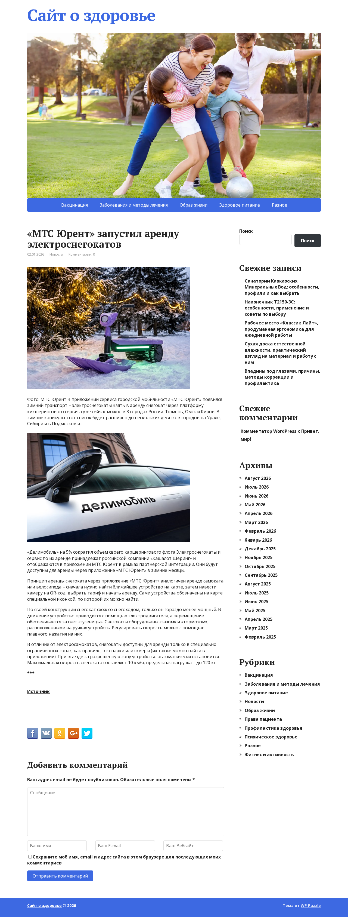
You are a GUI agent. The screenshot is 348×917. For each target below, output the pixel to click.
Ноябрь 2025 (258, 557)
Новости (56, 254)
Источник (38, 691)
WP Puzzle (311, 905)
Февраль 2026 (260, 531)
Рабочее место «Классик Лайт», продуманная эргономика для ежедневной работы (281, 329)
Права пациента (263, 719)
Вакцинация (74, 205)
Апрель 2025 (258, 619)
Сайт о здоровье (91, 15)
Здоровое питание (239, 205)
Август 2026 (258, 478)
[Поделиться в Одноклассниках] (59, 733)
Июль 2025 (257, 593)
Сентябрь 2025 (261, 575)
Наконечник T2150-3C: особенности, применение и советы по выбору (277, 308)
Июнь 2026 (256, 496)
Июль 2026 (257, 487)
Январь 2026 (258, 540)
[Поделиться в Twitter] (87, 733)
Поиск (246, 231)
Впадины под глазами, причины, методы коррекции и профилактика (282, 377)
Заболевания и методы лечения (134, 205)
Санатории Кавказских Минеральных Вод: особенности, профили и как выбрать (282, 287)
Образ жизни (193, 205)
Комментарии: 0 (82, 254)
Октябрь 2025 (260, 566)
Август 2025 (258, 584)
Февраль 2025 (260, 637)
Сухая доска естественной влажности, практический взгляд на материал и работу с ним (280, 353)
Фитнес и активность (269, 754)
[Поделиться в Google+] (73, 733)
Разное (279, 205)
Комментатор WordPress (268, 431)
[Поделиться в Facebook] (32, 733)
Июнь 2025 (256, 602)
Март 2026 (256, 522)
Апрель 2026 (258, 513)
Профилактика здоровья (273, 728)
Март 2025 (256, 628)
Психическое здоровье (271, 737)
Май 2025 (255, 611)
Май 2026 (255, 505)
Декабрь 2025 (260, 549)
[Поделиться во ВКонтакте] (46, 733)
